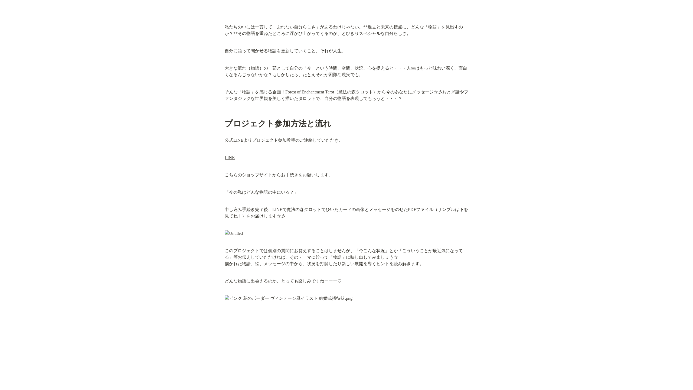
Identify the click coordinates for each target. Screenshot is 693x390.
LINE (230, 157)
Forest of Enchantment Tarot (309, 92)
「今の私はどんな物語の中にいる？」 (261, 192)
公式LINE (234, 140)
